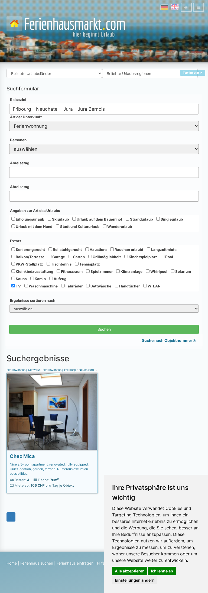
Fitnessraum (71, 271)
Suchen (104, 329)
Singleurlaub (171, 219)
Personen (18, 140)
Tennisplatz (89, 264)
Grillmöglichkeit (106, 257)
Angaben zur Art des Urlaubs (35, 210)
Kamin (40, 279)
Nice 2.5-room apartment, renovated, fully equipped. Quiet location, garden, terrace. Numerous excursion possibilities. (49, 469)
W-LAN (154, 286)
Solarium (182, 271)
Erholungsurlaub (29, 219)
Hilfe (101, 563)
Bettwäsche (100, 286)
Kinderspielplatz (142, 257)
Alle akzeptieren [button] (130, 571)
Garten (78, 257)
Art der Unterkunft (26, 117)
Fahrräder (74, 286)
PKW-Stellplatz (29, 264)
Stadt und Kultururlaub (79, 226)
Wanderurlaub (119, 226)
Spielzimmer (101, 271)
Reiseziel (18, 99)
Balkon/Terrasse (29, 257)
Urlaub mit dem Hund (33, 226)
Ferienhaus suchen (36, 563)
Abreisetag (19, 187)
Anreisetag (19, 163)
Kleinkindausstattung (34, 271)
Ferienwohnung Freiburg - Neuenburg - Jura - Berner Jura (82, 370)
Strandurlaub (141, 219)
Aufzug (59, 279)
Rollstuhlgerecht (67, 249)
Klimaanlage (131, 271)
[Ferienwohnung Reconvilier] (52, 411)
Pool (168, 257)
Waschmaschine (43, 286)
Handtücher (129, 286)
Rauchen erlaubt (128, 249)
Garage (58, 257)
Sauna (21, 279)
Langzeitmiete (163, 249)
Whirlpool (158, 271)
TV (18, 286)
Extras (15, 241)
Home (11, 563)
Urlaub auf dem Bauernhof (99, 219)
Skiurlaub (60, 219)
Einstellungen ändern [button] (135, 580)
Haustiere (98, 249)
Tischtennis (61, 264)
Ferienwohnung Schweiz (23, 370)
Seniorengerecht (30, 249)
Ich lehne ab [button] (162, 571)
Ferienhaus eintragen (75, 563)
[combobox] (104, 109)
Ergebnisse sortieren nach (32, 300)
